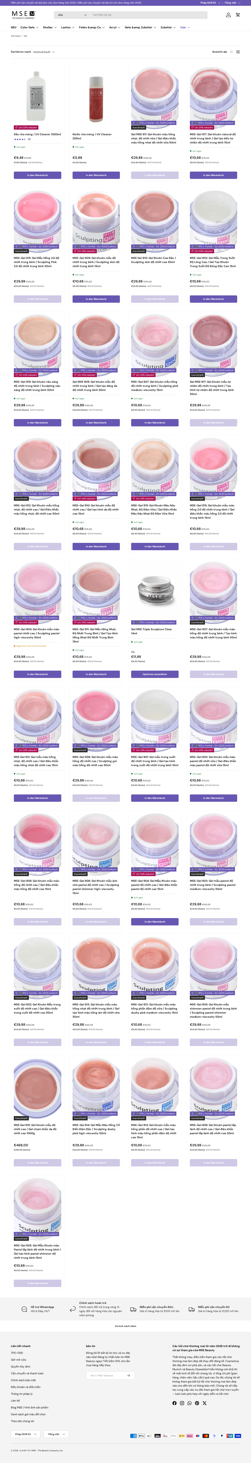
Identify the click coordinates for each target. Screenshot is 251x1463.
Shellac (48, 27)
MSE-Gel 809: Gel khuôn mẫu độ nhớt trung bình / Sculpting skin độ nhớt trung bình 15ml (96, 262)
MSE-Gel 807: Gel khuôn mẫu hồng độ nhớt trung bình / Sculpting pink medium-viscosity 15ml (154, 386)
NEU (13, 27)
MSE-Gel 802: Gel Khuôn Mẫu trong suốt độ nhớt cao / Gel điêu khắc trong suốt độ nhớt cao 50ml (37, 1008)
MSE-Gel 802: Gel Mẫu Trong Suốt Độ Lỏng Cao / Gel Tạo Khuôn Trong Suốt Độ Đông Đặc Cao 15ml (213, 262)
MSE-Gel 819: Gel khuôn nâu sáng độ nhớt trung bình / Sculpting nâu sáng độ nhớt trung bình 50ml (37, 386)
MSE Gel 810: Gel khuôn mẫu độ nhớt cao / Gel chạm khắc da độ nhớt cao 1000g (35, 1129)
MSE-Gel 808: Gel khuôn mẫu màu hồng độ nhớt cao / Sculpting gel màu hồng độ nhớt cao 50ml (95, 761)
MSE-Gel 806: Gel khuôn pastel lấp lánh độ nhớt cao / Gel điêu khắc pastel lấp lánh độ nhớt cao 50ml (213, 1129)
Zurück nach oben (125, 1326)
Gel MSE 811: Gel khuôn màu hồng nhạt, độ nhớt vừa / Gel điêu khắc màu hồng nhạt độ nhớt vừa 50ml (153, 138)
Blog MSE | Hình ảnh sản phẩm (29, 1407)
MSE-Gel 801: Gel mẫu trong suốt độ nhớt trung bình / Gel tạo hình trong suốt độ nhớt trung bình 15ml (154, 761)
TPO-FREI (17, 1353)
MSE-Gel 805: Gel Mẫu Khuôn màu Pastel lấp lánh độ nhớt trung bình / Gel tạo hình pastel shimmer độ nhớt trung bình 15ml (37, 1252)
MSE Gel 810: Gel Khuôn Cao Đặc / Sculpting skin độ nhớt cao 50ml (153, 260)
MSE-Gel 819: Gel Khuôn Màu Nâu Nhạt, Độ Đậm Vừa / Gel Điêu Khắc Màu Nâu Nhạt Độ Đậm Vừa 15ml (154, 509)
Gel (25, 36)
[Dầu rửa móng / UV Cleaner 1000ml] (37, 98)
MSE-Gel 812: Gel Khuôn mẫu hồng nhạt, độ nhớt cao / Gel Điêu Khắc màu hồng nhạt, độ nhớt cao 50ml (36, 509)
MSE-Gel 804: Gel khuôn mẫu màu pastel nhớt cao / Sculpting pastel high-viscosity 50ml (36, 633)
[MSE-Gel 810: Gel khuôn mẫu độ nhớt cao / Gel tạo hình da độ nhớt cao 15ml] (96, 469)
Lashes (66, 27)
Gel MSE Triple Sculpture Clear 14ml (151, 631)
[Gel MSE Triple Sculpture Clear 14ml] (155, 593)
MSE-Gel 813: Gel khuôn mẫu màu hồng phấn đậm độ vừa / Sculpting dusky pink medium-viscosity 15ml (154, 1008)
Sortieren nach (21, 52)
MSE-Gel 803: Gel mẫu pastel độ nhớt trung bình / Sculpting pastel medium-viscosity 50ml (212, 885)
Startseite (16, 36)
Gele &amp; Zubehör (138, 27)
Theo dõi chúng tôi (22, 1421)
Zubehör (166, 27)
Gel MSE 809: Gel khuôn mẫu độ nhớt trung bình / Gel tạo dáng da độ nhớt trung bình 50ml (95, 386)
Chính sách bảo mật (23, 1380)
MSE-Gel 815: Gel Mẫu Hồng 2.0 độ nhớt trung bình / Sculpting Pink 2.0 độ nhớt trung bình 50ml (36, 262)
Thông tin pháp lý (22, 1394)
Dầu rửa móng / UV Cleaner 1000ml (37, 134)
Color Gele (27, 27)
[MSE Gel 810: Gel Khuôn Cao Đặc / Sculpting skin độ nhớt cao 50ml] (155, 221)
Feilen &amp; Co (90, 27)
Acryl (112, 27)
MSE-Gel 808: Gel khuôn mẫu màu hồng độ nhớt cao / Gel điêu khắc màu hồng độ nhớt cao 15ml (36, 885)
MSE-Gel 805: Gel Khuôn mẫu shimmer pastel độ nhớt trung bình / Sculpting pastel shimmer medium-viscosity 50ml (213, 1011)
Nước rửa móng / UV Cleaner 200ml (92, 136)
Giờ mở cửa (18, 1360)
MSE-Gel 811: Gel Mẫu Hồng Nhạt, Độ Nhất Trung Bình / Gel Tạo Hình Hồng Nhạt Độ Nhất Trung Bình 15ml (95, 635)
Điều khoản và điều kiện (25, 1387)
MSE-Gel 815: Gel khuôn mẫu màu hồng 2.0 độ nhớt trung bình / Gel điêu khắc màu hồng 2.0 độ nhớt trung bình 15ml (212, 512)
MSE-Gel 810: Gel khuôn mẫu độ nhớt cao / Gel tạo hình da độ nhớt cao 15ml (96, 509)
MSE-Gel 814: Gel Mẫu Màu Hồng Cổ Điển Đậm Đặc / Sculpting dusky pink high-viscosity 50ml (96, 1129)
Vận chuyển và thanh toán (27, 1373)
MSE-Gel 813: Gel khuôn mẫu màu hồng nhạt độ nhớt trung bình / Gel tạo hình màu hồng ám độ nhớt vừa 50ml (96, 1011)
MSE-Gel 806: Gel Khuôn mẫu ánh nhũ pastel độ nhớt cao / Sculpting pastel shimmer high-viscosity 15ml (96, 887)
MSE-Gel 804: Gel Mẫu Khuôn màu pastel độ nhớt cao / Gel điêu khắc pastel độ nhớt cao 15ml (154, 885)
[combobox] (130, 15)
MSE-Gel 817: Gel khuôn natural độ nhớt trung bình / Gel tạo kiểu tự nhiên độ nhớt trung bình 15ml (213, 138)
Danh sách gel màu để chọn (28, 1414)
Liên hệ (15, 1400)
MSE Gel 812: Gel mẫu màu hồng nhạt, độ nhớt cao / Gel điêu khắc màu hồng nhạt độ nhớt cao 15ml (36, 761)
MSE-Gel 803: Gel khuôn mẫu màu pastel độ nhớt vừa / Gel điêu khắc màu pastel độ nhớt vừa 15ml (213, 761)
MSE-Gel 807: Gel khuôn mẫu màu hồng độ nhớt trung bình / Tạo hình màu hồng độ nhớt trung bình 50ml (213, 633)
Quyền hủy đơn (20, 1366)
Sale (183, 27)
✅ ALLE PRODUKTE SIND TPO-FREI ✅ (32, 2)
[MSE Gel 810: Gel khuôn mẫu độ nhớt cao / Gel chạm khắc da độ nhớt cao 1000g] (37, 1088)
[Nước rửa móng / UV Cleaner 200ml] (96, 98)
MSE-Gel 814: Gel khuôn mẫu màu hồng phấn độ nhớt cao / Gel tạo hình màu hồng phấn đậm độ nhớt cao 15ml (153, 1131)
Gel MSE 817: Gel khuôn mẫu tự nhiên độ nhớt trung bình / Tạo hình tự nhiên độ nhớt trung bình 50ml (212, 388)
